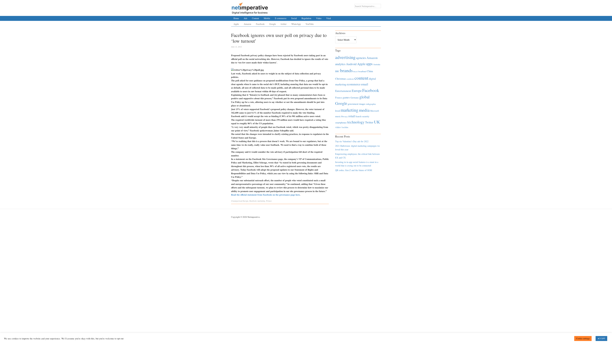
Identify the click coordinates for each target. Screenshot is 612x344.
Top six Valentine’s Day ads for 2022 (351, 141)
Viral (328, 18)
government (353, 103)
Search (358, 116)
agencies (361, 58)
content (361, 78)
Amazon (247, 23)
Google (272, 23)
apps (369, 63)
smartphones (341, 122)
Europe (245, 201)
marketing (261, 201)
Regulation (306, 18)
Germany (354, 97)
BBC (337, 71)
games (346, 97)
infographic (371, 104)
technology (355, 122)
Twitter (369, 122)
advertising (345, 57)
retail (351, 116)
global (364, 97)
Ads (245, 18)
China (370, 71)
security (365, 116)
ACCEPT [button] (601, 338)
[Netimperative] (250, 7)
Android (351, 64)
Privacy (269, 201)
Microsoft (374, 110)
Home (236, 18)
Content (255, 18)
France (338, 97)
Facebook (260, 23)
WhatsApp (296, 23)
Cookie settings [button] (583, 338)
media (364, 110)
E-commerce (280, 18)
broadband (362, 71)
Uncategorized (236, 201)
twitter (284, 23)
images (362, 103)
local (337, 110)
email (364, 84)
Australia (376, 64)
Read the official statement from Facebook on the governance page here (265, 194)
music (338, 116)
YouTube (310, 23)
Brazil (355, 71)
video (338, 127)
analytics (340, 64)
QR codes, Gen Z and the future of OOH (353, 170)
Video (318, 18)
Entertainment (343, 91)
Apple (236, 23)
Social (294, 18)
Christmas (340, 78)
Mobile (267, 18)
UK (377, 122)
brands (346, 70)
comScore (350, 79)
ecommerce (353, 84)
